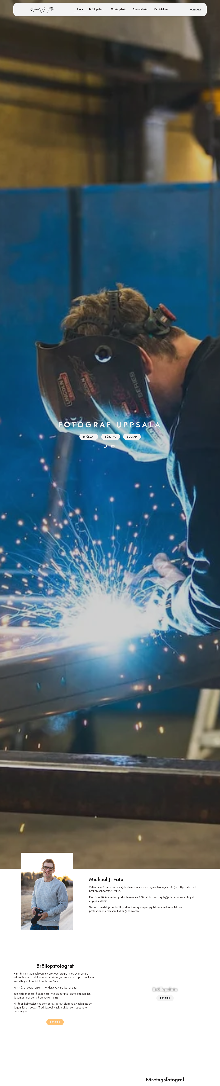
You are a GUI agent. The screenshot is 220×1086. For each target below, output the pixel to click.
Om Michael (161, 9)
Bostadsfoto (140, 9)
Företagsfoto (118, 9)
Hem (80, 9)
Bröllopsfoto (96, 9)
